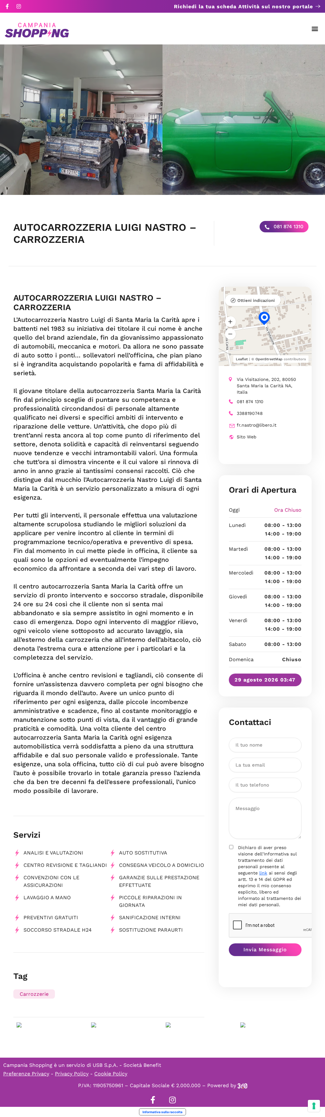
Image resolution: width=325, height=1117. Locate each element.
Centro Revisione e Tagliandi (65, 865)
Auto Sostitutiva (143, 853)
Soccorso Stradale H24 (57, 930)
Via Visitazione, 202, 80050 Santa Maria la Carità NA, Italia (266, 386)
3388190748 (250, 413)
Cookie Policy (110, 1074)
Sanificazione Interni (150, 917)
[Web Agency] (242, 1085)
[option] (81, 119)
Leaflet (242, 359)
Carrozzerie (34, 994)
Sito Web (246, 436)
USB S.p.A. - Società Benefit (127, 1065)
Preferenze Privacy (26, 1074)
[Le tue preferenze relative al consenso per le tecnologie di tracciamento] (314, 1106)
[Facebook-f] (7, 6)
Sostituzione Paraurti (151, 930)
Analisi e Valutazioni (53, 853)
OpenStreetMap (268, 359)
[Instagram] (18, 6)
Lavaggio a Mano (47, 897)
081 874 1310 (287, 226)
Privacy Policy (72, 1074)
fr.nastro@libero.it (256, 425)
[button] (315, 28)
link (263, 872)
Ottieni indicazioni (256, 300)
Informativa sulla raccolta (162, 1112)
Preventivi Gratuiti (50, 917)
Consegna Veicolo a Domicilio (161, 865)
